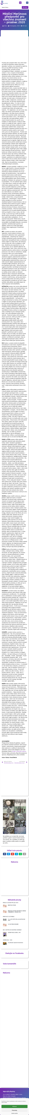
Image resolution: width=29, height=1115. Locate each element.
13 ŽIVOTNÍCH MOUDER (13, 924)
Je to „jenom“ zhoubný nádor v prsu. (12, 1094)
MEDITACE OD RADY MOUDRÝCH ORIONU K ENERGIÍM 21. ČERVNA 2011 (17, 911)
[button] (20, 3)
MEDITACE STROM (12, 905)
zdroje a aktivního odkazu (19, 751)
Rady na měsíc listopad (9, 1096)
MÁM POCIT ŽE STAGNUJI (8, 916)
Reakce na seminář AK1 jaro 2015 (10, 902)
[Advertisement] (14, 45)
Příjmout (14, 1106)
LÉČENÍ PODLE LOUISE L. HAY (14, 932)
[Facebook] (27, 3)
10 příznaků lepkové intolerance (15, 942)
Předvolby (14, 1110)
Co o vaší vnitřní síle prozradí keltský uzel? (16, 920)
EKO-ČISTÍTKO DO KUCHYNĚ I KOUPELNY (12, 930)
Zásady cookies (14, 1113)
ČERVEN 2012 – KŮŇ (7, 940)
